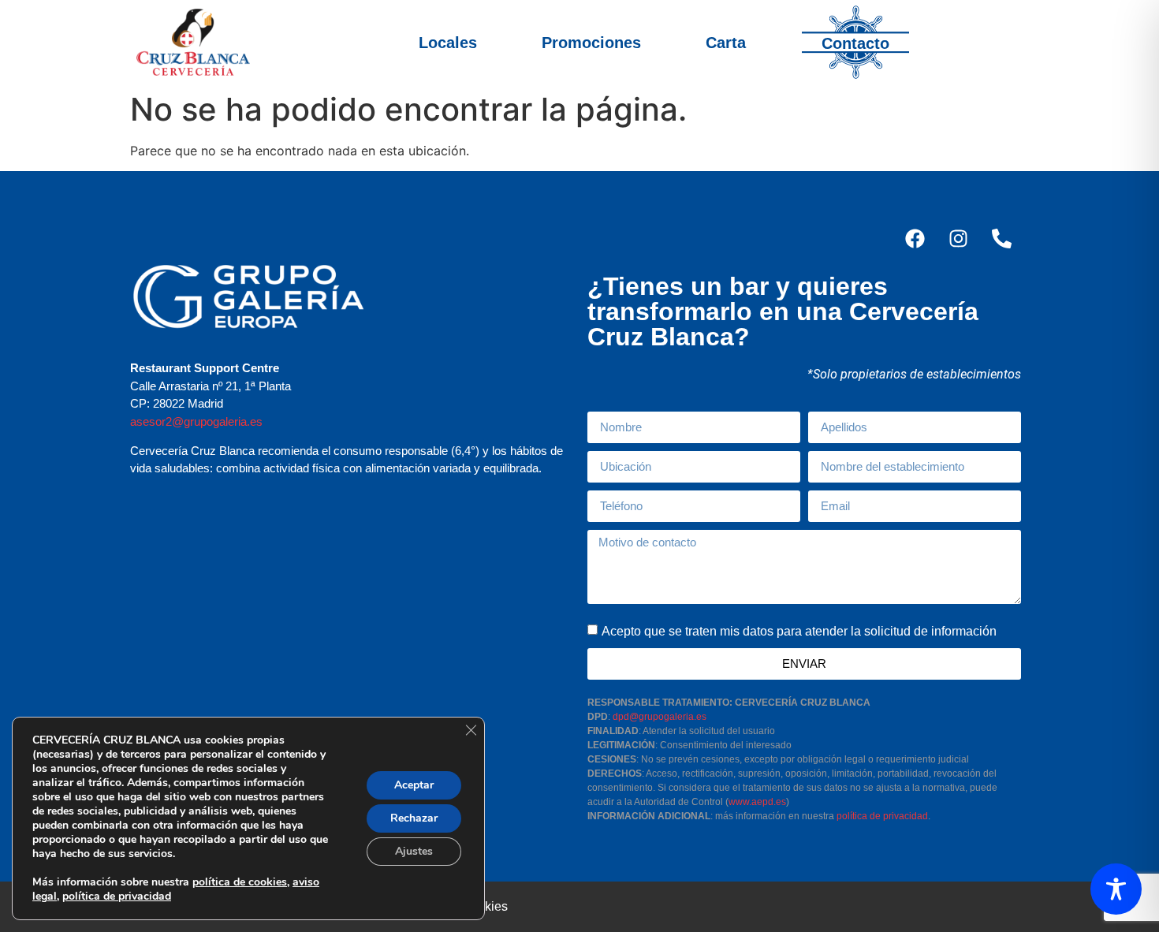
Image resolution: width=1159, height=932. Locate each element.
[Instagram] (958, 238)
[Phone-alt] (1001, 238)
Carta (726, 42)
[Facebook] (914, 238)
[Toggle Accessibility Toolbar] (1116, 889)
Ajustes (414, 851)
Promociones (591, 42)
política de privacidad (882, 816)
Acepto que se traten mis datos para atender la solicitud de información (799, 630)
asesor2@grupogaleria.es (196, 421)
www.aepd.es (757, 801)
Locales (448, 42)
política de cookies (239, 881)
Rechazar (414, 818)
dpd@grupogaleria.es (659, 716)
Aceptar (414, 784)
